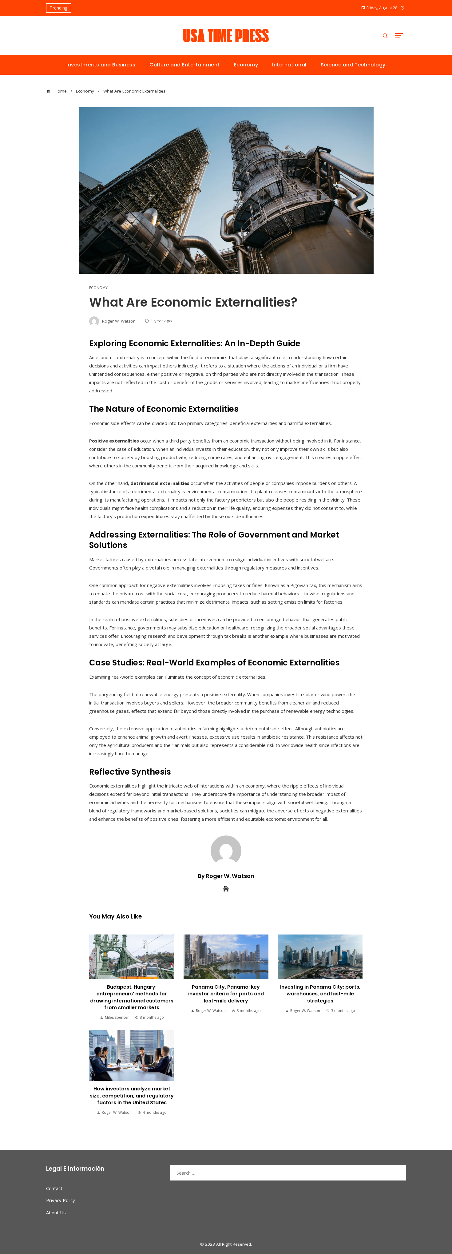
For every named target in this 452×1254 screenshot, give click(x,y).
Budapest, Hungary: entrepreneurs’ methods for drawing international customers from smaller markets (131, 997)
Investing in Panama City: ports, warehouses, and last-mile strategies (320, 993)
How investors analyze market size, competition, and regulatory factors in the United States (132, 1095)
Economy (98, 288)
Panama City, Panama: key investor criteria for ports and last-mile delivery (226, 993)
